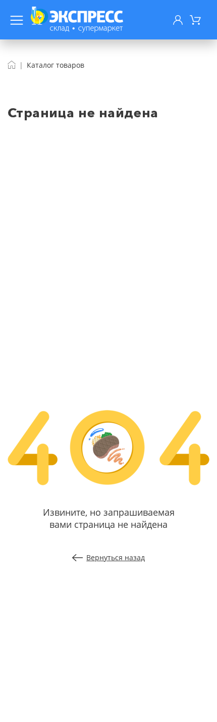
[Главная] (12, 65)
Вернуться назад (115, 557)
